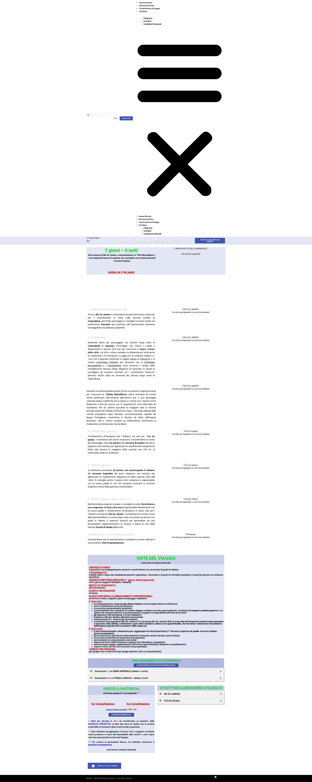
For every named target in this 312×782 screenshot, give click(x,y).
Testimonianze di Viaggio (149, 9)
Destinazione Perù (146, 6)
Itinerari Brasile (145, 3)
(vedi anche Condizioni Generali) (121, 750)
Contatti (147, 21)
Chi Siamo (143, 11)
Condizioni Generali (152, 24)
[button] (179, 118)
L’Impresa (147, 18)
